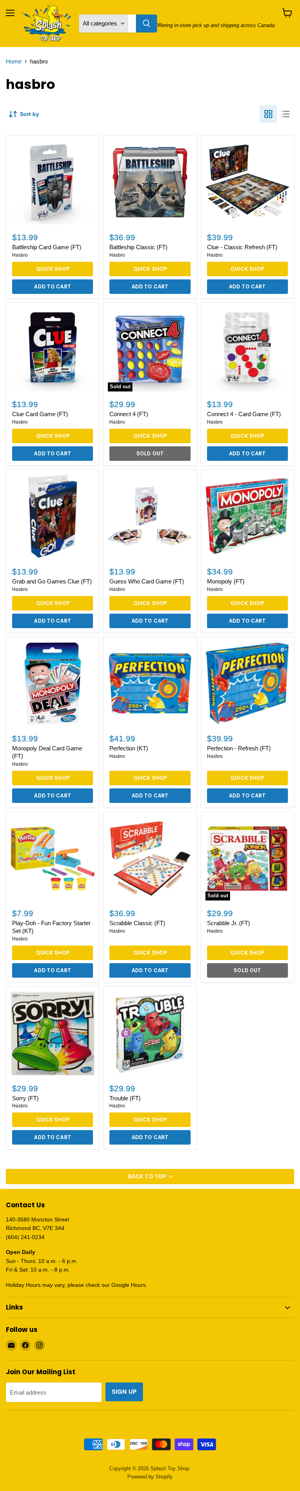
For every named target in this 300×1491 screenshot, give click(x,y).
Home (13, 61)
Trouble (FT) (125, 1098)
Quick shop (53, 269)
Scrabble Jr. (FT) (228, 923)
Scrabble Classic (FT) (137, 923)
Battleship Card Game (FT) (46, 247)
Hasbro (20, 255)
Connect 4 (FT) (128, 414)
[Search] (146, 23)
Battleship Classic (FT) (138, 247)
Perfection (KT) (128, 748)
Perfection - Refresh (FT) (239, 748)
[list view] (285, 114)
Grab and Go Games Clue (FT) (52, 581)
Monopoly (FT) (226, 581)
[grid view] (268, 114)
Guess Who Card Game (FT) (146, 581)
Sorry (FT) (25, 1098)
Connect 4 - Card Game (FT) (244, 414)
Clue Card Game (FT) (40, 414)
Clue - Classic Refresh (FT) (242, 247)
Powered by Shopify (150, 1477)
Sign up (124, 1391)
